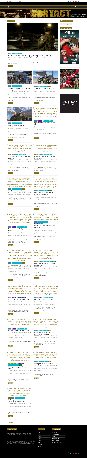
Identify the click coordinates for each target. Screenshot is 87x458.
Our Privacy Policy (56, 438)
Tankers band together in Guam (18, 331)
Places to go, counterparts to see (18, 299)
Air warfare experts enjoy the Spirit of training (29, 55)
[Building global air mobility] (19, 108)
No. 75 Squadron (24, 93)
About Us (54, 436)
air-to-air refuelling (18, 128)
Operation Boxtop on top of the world (44, 123)
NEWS (12, 6)
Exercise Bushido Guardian (19, 161)
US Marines (25, 408)
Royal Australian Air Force (16, 53)
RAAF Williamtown (52, 232)
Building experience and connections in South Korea (17, 400)
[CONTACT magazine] (8, 7)
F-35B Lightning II (18, 93)
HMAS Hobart (24, 302)
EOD (15, 194)
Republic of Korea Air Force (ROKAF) (14, 375)
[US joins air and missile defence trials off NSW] (45, 214)
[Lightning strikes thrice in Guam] (45, 285)
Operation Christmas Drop (23, 373)
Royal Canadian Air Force (22, 130)
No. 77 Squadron (42, 339)
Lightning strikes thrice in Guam (44, 299)
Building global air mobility (17, 125)
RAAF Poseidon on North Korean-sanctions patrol (45, 264)
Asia (9, 397)
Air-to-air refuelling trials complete (19, 265)
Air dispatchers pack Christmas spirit (18, 368)
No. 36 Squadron (53, 127)
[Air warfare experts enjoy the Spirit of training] (32, 23)
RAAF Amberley (49, 57)
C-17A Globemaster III (45, 367)
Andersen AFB (43, 302)
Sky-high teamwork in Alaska (43, 364)
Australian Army (12, 363)
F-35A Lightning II (28, 161)
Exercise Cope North (50, 302)
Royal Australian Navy (39, 223)
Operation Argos (50, 268)
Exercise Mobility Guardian (19, 233)
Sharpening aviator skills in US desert (44, 89)
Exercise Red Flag (53, 93)
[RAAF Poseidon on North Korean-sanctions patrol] (45, 250)
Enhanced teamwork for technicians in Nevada (42, 333)
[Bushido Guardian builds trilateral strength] (19, 145)
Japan (10, 154)
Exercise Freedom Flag (19, 404)
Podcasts (22, 6)
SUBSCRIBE (43, 6)
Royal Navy (25, 304)
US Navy (39, 233)
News (10, 53)
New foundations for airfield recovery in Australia (43, 193)
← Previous (11, 422)
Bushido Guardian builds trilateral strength (19, 157)
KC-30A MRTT (24, 128)
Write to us (50, 6)
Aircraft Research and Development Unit (22, 268)
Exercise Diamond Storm (41, 57)
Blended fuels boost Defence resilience (30, 1)
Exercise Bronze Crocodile (45, 197)
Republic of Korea (23, 406)
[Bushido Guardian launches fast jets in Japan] (45, 145)
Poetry (16, 6)
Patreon (29, 434)
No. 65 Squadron (20, 194)
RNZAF (27, 235)
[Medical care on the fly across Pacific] (19, 214)
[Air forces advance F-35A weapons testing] (19, 71)
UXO (29, 194)
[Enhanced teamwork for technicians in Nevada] (45, 319)
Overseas (40, 120)
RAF (41, 94)
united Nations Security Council (43, 269)
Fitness (27, 6)
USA (50, 86)
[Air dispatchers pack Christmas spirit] (19, 352)
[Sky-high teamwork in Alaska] (45, 352)
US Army (40, 370)
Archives (38, 6)
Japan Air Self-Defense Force (13, 163)
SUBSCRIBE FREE (55, 440)
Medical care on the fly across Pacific (17, 229)
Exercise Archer (40, 232)
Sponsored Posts (55, 434)
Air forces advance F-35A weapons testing (19, 89)
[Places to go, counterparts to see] (19, 285)
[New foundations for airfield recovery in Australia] (45, 178)
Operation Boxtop (37, 129)
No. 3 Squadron (15, 164)
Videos (32, 6)
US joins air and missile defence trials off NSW (44, 226)
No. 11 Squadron (44, 268)
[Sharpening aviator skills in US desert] (45, 71)
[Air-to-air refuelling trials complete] (19, 250)
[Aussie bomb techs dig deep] (19, 178)
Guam (23, 334)
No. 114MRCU (17, 406)
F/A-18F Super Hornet (51, 337)
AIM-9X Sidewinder (44, 230)
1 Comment (33, 57)
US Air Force (45, 94)
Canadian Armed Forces (45, 127)
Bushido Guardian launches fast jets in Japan (44, 157)
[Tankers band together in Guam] (19, 319)
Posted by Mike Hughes (19, 57)
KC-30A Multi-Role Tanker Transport (19, 269)
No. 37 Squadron (15, 373)
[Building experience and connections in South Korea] (19, 388)
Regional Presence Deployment (17, 304)
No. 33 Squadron (21, 164)
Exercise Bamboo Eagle (45, 93)
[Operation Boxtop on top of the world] (45, 108)
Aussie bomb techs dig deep (17, 191)
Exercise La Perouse (18, 302)
